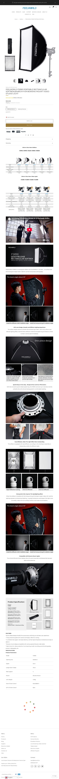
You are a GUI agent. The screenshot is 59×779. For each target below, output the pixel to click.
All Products (34, 736)
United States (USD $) (6, 774)
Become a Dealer (5, 746)
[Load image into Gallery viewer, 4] (32, 80)
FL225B (36, 179)
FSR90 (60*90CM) (11, 109)
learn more (31, 3)
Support (3, 743)
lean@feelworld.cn (35, 760)
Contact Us (4, 750)
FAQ (2, 753)
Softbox (21, 19)
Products (3, 739)
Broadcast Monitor (35, 741)
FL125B (27, 179)
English (9, 777)
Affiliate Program (35, 750)
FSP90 (25, 150)
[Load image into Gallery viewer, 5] (38, 80)
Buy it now (29, 125)
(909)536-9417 (34, 762)
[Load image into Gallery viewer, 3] (26, 80)
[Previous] (4, 3)
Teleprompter (34, 746)
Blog (2, 741)
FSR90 (33, 150)
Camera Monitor (35, 739)
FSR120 (38, 150)
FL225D (32, 179)
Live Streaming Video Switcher (38, 743)
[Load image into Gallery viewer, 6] (44, 80)
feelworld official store (11, 87)
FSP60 (21, 150)
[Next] (55, 3)
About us (3, 748)
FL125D (22, 179)
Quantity (8, 112)
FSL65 (29, 150)
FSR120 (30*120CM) (22, 109)
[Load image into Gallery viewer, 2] (20, 80)
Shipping (8, 102)
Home (16, 19)
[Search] (56, 7)
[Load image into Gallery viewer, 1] (14, 80)
